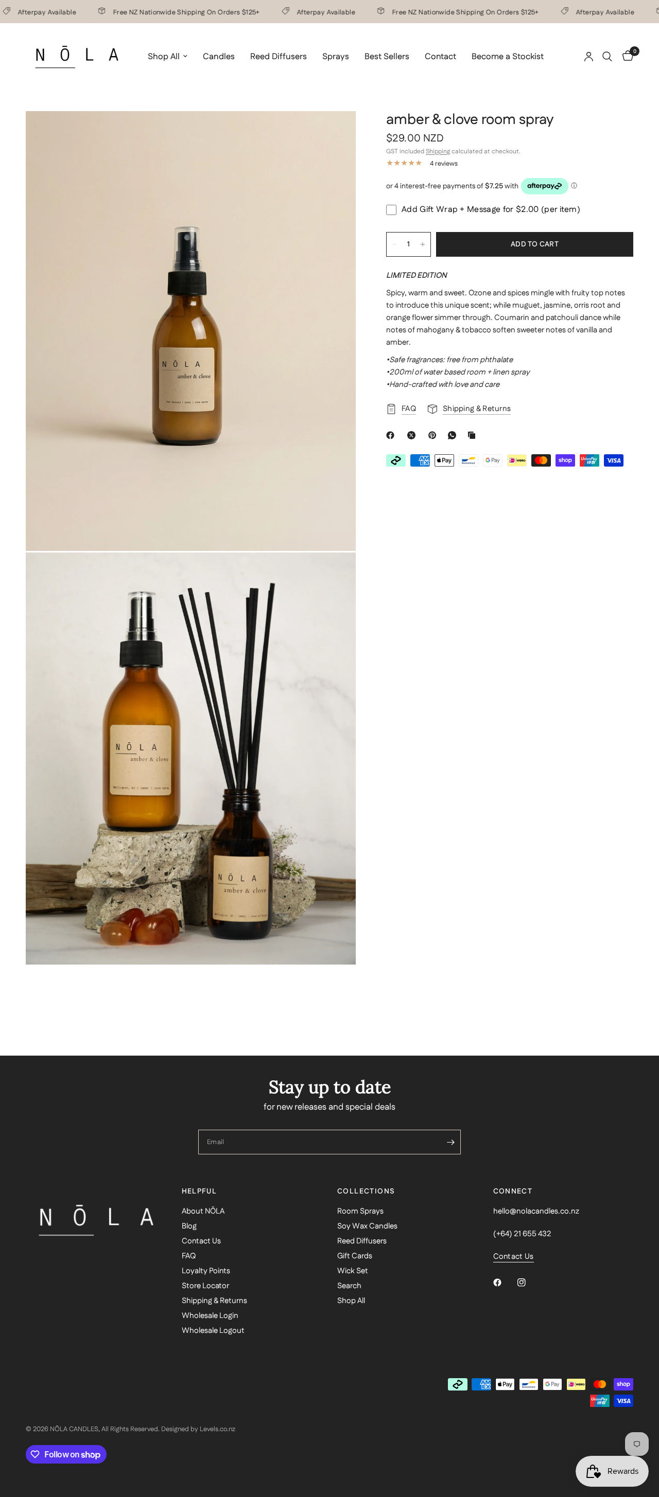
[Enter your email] (450, 1142)
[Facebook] (392, 435)
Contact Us (201, 1241)
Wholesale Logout (213, 1330)
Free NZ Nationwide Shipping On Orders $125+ (169, 12)
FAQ (189, 1256)
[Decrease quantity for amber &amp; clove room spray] (394, 244)
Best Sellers (387, 56)
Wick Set (352, 1271)
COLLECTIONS (366, 1191)
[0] (625, 56)
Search (349, 1285)
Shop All (164, 56)
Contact (440, 56)
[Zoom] (334, 132)
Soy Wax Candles (367, 1226)
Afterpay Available (309, 12)
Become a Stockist (508, 56)
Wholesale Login (210, 1315)
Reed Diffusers (278, 56)
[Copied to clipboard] (473, 435)
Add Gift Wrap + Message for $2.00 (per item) (491, 210)
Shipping (438, 151)
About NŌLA (203, 1211)
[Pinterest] (434, 435)
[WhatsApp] (454, 435)
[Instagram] (528, 1282)
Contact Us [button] (513, 1256)
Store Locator (205, 1285)
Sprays (335, 56)
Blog (189, 1226)
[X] (413, 435)
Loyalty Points (206, 1271)
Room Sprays (360, 1211)
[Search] (607, 56)
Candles (219, 56)
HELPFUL (199, 1191)
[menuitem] (167, 56)
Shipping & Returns (214, 1300)
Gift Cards (354, 1256)
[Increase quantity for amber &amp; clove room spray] (422, 244)
